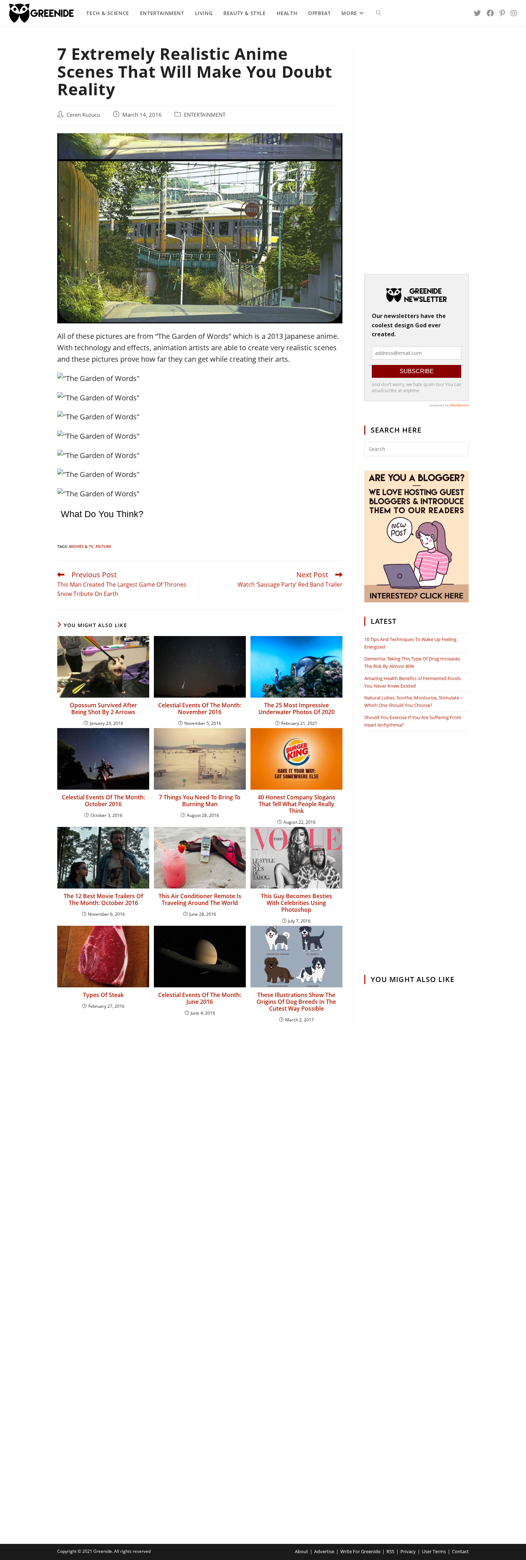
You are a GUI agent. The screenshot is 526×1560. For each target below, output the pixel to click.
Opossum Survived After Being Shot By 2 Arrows (103, 709)
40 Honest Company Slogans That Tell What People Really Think (296, 804)
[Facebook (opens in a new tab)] (490, 13)
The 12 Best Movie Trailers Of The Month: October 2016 (103, 899)
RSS (390, 1551)
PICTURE (103, 546)
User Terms (434, 1551)
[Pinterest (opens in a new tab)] (502, 13)
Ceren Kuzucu (83, 114)
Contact (460, 1551)
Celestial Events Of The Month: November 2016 (199, 709)
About (301, 1551)
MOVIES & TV (81, 546)
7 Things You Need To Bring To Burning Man (199, 801)
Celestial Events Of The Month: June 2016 (199, 998)
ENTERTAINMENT (204, 114)
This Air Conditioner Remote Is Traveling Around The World (200, 899)
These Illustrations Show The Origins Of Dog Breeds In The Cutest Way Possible (296, 1002)
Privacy (408, 1551)
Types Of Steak (103, 995)
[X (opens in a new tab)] (477, 13)
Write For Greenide (360, 1551)
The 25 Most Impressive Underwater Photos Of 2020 (296, 709)
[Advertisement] (416, 152)
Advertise (324, 1551)
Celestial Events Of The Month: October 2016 (103, 801)
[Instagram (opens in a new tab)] (514, 13)
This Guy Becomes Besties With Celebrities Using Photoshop (296, 903)
